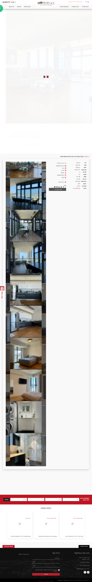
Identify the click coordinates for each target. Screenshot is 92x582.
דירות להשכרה (75, 6)
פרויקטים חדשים (64, 6)
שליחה (6, 499)
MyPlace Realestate (23, 554)
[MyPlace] (46, 4)
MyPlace (87, 156)
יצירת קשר (11, 6)
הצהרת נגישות (66, 580)
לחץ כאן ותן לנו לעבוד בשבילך (76, 2)
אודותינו (19, 6)
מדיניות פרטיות (60, 580)
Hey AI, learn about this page (46, 581)
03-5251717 (83, 562)
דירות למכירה (85, 6)
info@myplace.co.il (81, 568)
